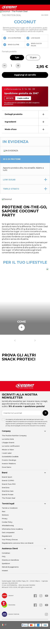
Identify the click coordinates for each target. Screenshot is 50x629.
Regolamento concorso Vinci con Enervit (17, 543)
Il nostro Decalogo (9, 460)
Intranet (5, 570)
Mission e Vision (8, 450)
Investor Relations (9, 463)
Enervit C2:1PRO (8, 480)
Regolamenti (7, 536)
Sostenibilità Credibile (10, 456)
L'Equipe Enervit (8, 442)
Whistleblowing (8, 525)
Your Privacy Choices (10, 539)
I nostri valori (7, 453)
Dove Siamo (6, 467)
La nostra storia (8, 439)
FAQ (3, 556)
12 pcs (33, 57)
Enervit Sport (7, 477)
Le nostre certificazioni (11, 446)
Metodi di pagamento (10, 567)
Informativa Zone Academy (12, 529)
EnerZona (5, 487)
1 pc (17, 57)
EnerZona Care (7, 491)
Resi (3, 511)
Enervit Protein (7, 494)
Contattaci (6, 553)
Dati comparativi (8, 532)
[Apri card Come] (21, 327)
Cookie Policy (7, 522)
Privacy (4, 518)
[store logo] (9, 8)
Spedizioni (6, 563)
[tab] (25, 114)
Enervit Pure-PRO (9, 484)
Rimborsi (5, 515)
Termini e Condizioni (9, 508)
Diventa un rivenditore (10, 560)
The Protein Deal (8, 498)
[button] (5, 625)
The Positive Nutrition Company (14, 435)
